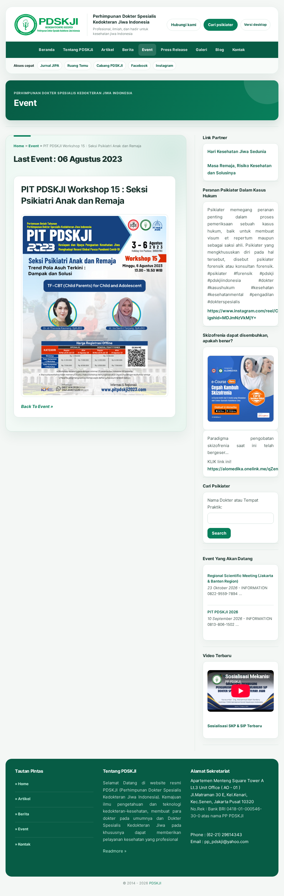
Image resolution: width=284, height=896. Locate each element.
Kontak (238, 49)
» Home (22, 784)
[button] (94, 305)
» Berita (22, 814)
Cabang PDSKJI (110, 65)
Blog (219, 49)
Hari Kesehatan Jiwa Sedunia (236, 151)
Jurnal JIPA (49, 65)
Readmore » (114, 851)
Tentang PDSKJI (76, 50)
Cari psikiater (220, 24)
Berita (128, 49)
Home (19, 146)
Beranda (47, 49)
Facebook (139, 65)
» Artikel (23, 799)
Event (147, 49)
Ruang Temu (77, 65)
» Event (21, 829)
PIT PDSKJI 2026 (222, 612)
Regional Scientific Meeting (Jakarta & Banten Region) (240, 578)
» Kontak (23, 844)
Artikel (107, 49)
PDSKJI (155, 883)
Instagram (164, 65)
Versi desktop (255, 24)
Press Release (174, 49)
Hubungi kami (183, 24)
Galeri (201, 49)
